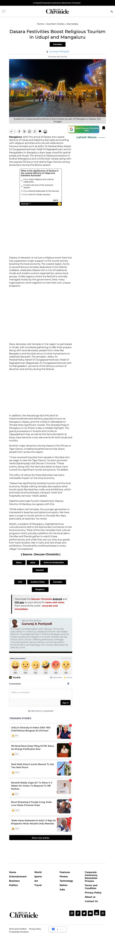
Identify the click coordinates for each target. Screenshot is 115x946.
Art (36, 881)
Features (65, 872)
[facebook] (78, 913)
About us (90, 897)
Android (57, 599)
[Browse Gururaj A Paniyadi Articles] (15, 623)
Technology (66, 881)
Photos (64, 876)
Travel (38, 885)
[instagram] (71, 913)
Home (12, 872)
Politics (13, 885)
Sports (38, 876)
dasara (19, 562)
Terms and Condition (91, 887)
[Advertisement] (40, 315)
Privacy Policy (93, 892)
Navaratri (40, 570)
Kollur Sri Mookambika (54, 562)
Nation (63, 885)
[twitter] (84, 913)
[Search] (112, 12)
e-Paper (37, 3)
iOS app (19, 602)
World (38, 872)
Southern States (38, 582)
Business (14, 881)
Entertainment (18, 876)
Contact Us (91, 901)
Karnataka (57, 44)
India (20, 582)
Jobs (62, 889)
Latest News (86, 137)
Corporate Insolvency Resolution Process (60, 3)
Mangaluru (40, 589)
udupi (33, 562)
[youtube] (90, 913)
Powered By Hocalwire (18, 932)
